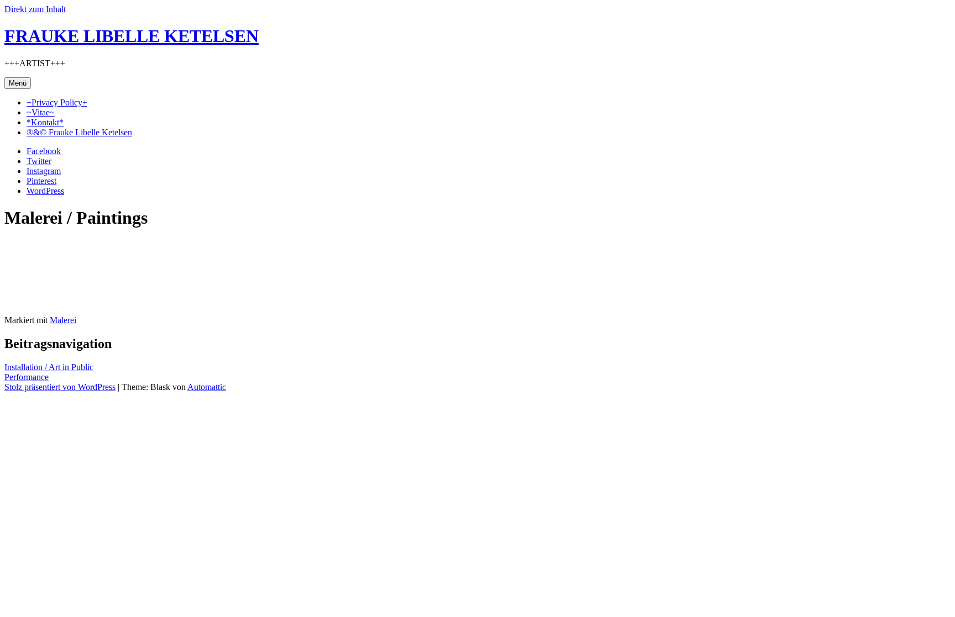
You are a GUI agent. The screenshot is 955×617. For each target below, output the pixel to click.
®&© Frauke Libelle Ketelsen (79, 132)
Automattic (206, 387)
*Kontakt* (45, 122)
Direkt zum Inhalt (35, 9)
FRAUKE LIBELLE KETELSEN (131, 36)
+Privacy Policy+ (57, 102)
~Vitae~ (41, 112)
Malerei (63, 320)
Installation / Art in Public (48, 367)
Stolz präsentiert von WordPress (60, 387)
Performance (26, 377)
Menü (18, 83)
